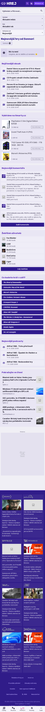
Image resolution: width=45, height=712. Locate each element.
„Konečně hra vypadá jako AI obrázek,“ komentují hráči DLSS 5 (11, 533)
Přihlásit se (39, 3)
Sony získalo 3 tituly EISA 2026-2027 (33, 665)
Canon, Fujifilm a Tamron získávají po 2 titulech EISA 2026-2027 (33, 658)
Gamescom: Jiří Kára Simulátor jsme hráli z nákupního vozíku (10, 575)
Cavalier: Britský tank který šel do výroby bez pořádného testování (17, 419)
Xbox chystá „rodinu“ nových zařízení (31, 601)
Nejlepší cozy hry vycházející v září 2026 (31, 608)
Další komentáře (22, 225)
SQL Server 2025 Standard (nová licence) (33, 513)
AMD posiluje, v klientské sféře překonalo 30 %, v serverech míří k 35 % (19, 409)
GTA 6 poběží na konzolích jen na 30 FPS (33, 530)
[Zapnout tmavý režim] (31, 3)
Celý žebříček (22, 269)
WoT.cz (5, 423)
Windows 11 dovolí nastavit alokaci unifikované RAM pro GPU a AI (18, 390)
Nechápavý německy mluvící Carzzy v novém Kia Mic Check (33, 578)
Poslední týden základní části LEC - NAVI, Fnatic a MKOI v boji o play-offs (32, 569)
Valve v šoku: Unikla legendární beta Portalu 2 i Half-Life (11, 514)
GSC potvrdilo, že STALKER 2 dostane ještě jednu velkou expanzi (19, 399)
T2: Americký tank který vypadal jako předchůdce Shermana (11, 622)
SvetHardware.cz (8, 394)
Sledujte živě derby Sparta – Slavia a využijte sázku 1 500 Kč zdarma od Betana (11, 524)
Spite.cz (5, 385)
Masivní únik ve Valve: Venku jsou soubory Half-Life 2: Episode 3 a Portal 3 (19, 379)
